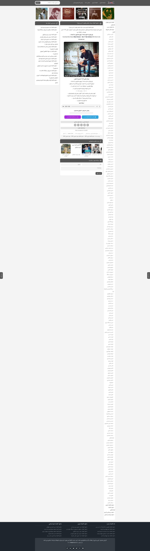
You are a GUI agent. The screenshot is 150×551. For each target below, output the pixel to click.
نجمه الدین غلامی (109, 476)
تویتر (84, 125)
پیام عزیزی (110, 142)
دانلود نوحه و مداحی (109, 515)
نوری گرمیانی (110, 483)
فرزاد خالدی (110, 337)
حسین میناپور (110, 173)
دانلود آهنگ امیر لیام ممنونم (55, 533)
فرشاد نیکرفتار (110, 349)
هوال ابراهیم (110, 498)
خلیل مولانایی (110, 190)
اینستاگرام (80, 548)
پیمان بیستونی (109, 147)
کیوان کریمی (110, 399)
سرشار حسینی (110, 245)
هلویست (111, 495)
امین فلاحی (110, 116)
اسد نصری (111, 87)
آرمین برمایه (110, 44)
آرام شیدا (111, 39)
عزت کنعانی (110, 303)
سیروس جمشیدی (109, 250)
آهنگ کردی (95, 3)
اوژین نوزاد (110, 118)
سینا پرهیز (111, 253)
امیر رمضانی (110, 109)
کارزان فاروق (110, 373)
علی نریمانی (110, 317)
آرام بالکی (111, 37)
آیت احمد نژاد (110, 53)
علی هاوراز (111, 320)
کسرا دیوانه (110, 387)
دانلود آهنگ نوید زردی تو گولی (50, 34)
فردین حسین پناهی (109, 332)
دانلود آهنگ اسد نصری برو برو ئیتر (49, 27)
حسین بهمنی (110, 164)
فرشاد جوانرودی (109, 346)
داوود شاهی (110, 193)
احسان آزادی (110, 65)
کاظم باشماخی (110, 380)
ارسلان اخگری (110, 82)
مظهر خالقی (110, 450)
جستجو (38, 2)
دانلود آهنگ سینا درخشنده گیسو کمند (106, 531)
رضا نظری (111, 219)
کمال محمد (110, 394)
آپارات (83, 548)
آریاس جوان (110, 46)
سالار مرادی (110, 236)
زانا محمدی (110, 231)
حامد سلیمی (110, 157)
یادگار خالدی (110, 502)
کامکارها (111, 382)
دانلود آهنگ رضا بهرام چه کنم (108, 536)
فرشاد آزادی (110, 341)
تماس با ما (87, 3)
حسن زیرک (110, 159)
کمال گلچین (110, 390)
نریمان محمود (110, 481)
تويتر (73, 548)
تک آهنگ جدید (110, 27)
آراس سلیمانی (110, 34)
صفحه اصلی (102, 3)
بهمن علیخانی (110, 137)
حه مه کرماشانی (109, 185)
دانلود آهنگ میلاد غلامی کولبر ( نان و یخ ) (88, 23)
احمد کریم (111, 73)
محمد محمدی (110, 433)
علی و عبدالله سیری (109, 322)
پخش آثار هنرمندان (78, 3)
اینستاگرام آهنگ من (72, 117)
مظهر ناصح (110, 452)
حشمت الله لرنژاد (109, 176)
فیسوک (87, 125)
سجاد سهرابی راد (109, 243)
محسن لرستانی (110, 418)
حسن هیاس (110, 161)
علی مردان (111, 315)
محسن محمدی (110, 421)
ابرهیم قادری (110, 63)
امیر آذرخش (110, 106)
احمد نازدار (111, 75)
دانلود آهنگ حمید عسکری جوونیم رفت (106, 533)
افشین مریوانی (110, 99)
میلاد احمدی (110, 466)
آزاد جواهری (110, 49)
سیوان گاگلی (110, 257)
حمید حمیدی (110, 178)
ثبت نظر (99, 173)
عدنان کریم (110, 301)
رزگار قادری (111, 207)
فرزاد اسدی (110, 334)
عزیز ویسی (110, 305)
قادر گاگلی (111, 363)
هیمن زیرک (110, 500)
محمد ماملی (110, 430)
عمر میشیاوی (110, 329)
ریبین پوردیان (110, 226)
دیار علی (111, 197)
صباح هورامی (110, 277)
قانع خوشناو (110, 370)
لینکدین (81, 125)
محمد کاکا (111, 428)
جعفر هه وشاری (109, 152)
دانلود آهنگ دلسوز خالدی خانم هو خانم (48, 58)
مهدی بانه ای (110, 454)
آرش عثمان (110, 41)
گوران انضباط (110, 404)
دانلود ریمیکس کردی (109, 512)
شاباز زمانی (111, 260)
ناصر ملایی (110, 474)
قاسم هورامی (110, 368)
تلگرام (75, 125)
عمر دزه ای (111, 325)
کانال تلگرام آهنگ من (89, 117)
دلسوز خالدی (110, 195)
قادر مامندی (110, 366)
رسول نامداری (110, 209)
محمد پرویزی (110, 426)
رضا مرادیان (110, 217)
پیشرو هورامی (110, 145)
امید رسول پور (110, 101)
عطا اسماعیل (110, 308)
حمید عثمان (110, 181)
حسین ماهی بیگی (109, 171)
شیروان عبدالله (110, 274)
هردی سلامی (110, 493)
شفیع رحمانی (110, 267)
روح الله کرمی (110, 221)
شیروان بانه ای (110, 272)
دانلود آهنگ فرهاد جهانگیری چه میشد (53, 529)
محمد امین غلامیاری (109, 423)
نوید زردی (111, 486)
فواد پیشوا (110, 361)
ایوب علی (111, 123)
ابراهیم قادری (110, 61)
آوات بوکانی (110, 51)
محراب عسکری (110, 416)
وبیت (69, 545)
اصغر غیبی (110, 94)
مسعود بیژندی (110, 442)
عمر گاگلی (111, 327)
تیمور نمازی (110, 149)
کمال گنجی (111, 392)
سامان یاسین (110, 238)
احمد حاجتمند (110, 68)
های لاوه (111, 490)
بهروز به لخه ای (109, 135)
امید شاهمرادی (110, 104)
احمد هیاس (110, 77)
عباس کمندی (110, 286)
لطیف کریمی (110, 406)
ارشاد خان (111, 85)
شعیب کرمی (110, 265)
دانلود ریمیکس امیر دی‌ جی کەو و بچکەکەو (47, 56)
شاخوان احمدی (110, 262)
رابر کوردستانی (110, 202)
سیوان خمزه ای (110, 255)
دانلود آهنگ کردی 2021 (90, 136)
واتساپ (78, 125)
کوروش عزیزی (110, 397)
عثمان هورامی (110, 296)
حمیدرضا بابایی (110, 183)
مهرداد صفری (110, 459)
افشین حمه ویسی (109, 97)
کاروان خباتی (110, 375)
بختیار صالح (110, 133)
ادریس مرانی (110, 80)
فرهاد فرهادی (110, 353)
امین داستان (110, 113)
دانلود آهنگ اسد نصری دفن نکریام (49, 39)
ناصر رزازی (111, 471)
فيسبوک (67, 548)
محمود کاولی (110, 440)
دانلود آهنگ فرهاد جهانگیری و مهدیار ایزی (52, 531)
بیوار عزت (111, 140)
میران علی (111, 462)
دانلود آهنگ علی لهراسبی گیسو (108, 529)
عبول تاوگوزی (110, 293)
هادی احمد (110, 488)
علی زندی (111, 313)
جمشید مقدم (110, 154)
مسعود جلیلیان (109, 445)
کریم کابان (111, 385)
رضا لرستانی (110, 214)
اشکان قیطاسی (110, 92)
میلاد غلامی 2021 (66, 136)
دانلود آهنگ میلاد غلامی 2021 (77, 136)
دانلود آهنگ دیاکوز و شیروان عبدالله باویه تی (76, 529)
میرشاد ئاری (110, 464)
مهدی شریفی (110, 457)
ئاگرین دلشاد (110, 56)
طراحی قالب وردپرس (77, 545)
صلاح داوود (110, 279)
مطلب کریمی (110, 447)
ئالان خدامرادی (110, 58)
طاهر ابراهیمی (110, 281)
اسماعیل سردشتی (109, 89)
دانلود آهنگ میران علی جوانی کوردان (48, 37)
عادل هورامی (110, 284)
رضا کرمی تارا (110, 212)
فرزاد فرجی (111, 339)
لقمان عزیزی (110, 409)
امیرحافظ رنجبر (110, 111)
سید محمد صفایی (109, 248)
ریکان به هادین (109, 229)
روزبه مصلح (110, 224)
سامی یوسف (110, 241)
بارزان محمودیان (109, 128)
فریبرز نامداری (110, 358)
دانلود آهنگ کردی (94, 133)
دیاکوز (111, 200)
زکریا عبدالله (110, 233)
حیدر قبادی (110, 188)
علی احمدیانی (110, 310)
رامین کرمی (110, 205)
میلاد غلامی (88, 133)
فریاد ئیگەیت (110, 356)
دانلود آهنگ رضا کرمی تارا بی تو (54, 536)
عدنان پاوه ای (110, 298)
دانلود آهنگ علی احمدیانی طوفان (54, 527)
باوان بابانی (110, 130)
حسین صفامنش (109, 169)
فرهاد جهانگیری (110, 351)
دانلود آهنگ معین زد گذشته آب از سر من (105, 527)
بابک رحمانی (110, 125)
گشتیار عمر (110, 402)
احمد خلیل (111, 70)
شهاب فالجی (110, 269)
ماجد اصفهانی (110, 411)
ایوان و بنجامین (109, 121)
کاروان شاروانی (110, 378)
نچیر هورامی (110, 478)
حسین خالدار (110, 166)
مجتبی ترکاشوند (109, 414)
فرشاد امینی (110, 344)
